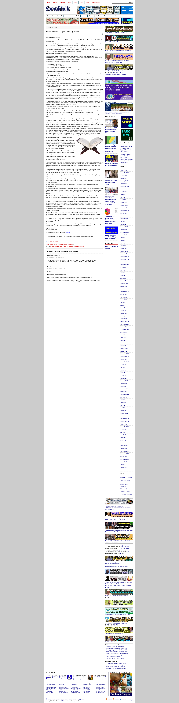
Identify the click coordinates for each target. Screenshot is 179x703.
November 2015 (124, 259)
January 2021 (123, 183)
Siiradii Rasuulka (50, 686)
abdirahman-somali (52, 255)
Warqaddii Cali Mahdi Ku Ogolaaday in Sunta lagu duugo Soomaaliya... (100, 677)
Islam (72, 16)
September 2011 (124, 394)
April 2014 (123, 310)
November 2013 (124, 324)
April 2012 (123, 375)
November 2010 (124, 421)
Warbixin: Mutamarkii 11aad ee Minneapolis (116, 566)
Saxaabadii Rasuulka (51, 687)
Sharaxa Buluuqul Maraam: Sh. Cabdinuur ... (116, 32)
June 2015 (123, 272)
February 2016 (124, 251)
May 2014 (122, 308)
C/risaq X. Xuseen (100, 687)
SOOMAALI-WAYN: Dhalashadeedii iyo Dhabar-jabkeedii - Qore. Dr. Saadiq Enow (117, 61)
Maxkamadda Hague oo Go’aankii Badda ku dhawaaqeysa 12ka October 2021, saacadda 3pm (111, 148)
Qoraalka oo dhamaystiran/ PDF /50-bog (116, 74)
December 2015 (124, 256)
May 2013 (122, 340)
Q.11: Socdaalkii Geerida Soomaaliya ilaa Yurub (117, 71)
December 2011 (124, 386)
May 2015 (122, 275)
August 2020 (123, 191)
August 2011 (123, 397)
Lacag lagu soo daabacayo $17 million (116, 663)
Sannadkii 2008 (86, 686)
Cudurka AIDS (62, 686)
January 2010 (123, 448)
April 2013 (123, 343)
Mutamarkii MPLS (100, 692)
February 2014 (124, 316)
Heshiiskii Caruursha (100, 688)
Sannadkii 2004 (86, 691)
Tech (105, 16)
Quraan (68, 232)
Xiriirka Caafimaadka (63, 692)
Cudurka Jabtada (62, 689)
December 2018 (124, 210)
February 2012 (124, 381)
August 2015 (123, 267)
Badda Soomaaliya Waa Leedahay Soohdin (117, 651)
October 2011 (123, 391)
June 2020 (123, 194)
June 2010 (123, 435)
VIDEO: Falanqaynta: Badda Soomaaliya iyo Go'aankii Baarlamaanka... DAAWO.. (119, 531)
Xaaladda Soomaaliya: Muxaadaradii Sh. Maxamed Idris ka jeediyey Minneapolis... (118, 562)
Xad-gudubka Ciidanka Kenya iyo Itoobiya (116, 41)
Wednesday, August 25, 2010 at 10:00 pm (56, 268)
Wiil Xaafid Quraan (125, 489)
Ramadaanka (49, 691)
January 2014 (123, 318)
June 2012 (123, 370)
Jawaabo (117, 699)
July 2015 (122, 270)
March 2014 (123, 313)
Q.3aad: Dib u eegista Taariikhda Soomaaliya (116, 595)
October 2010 (123, 424)
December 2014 (124, 289)
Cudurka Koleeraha (63, 687)
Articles (67, 16)
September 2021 (124, 172)
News (48, 16)
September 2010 (124, 426)
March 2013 (123, 345)
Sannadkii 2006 (86, 688)
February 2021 (124, 181)
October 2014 (123, 294)
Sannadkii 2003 (86, 692)
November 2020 (124, 189)
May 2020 (122, 197)
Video (75, 2)
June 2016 (123, 240)
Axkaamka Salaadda (50, 688)
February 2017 (124, 227)
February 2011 (124, 413)
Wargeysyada (96, 2)
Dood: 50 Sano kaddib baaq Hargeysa (115, 666)
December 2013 (124, 321)
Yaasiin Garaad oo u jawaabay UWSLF (115, 633)
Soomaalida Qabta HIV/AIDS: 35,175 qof (116, 665)
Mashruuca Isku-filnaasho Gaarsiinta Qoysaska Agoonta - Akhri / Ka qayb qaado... (117, 112)
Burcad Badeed (99, 689)
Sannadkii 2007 (86, 687)
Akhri (128, 546)
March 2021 (123, 178)
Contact (62, 2)
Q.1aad (114, 519)
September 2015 (124, 264)
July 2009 (122, 464)
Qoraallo (109, 699)
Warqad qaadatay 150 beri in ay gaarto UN (117, 653)
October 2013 (123, 327)
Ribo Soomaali (49, 692)
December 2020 (124, 186)
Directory (91, 16)
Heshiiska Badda (75, 689)
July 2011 (122, 399)
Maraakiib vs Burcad (100, 691)
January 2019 (123, 208)
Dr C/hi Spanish (99, 686)
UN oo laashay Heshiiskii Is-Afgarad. (115, 655)
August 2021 (123, 175)
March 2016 (123, 248)
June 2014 (123, 305)
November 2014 (124, 291)
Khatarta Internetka (75, 692)
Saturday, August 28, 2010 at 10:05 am (55, 257)
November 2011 (124, 389)
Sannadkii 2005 (86, 689)
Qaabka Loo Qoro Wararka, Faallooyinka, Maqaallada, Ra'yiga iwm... (59, 677)
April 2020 (123, 200)
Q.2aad (119, 519)
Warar (53, 16)
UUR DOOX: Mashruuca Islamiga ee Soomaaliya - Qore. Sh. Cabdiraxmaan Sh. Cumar (118, 51)
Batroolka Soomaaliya (76, 688)
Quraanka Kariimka (50, 684)
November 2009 (124, 454)
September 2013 (124, 329)
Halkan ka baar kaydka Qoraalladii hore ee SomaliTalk (59, 244)
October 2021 (123, 170)
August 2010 (123, 429)
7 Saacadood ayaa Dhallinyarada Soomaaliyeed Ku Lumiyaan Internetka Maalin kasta (110, 220)
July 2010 (122, 432)
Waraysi (111, 16)
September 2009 (124, 459)
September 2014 (124, 297)
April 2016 (123, 245)
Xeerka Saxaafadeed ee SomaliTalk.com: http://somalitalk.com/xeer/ (67, 246)
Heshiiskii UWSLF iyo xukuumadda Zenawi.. (116, 642)
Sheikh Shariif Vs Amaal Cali (113, 656)
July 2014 (122, 302)
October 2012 (123, 359)
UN (121, 553)
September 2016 (124, 232)
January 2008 (123, 467)
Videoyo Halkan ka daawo (112, 660)
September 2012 (124, 362)
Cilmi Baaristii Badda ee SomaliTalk (115, 658)
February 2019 (124, 205)
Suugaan (84, 16)
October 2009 (123, 456)
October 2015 (123, 262)
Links (81, 2)
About (55, 2)
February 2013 (124, 348)
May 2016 (122, 243)
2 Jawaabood (69, 33)
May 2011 (122, 405)
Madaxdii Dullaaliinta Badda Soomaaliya (116, 648)
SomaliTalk (130, 699)
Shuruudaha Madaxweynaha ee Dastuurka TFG (117, 614)
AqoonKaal (130, 701)
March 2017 (123, 224)
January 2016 (123, 254)
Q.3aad (123, 519)
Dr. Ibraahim (61, 684)
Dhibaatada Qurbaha (75, 686)
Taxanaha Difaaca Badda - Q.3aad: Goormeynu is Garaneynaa (118, 518)
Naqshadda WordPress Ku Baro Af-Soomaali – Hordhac (111, 165)
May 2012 (122, 372)
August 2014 (123, 299)
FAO (124, 553)
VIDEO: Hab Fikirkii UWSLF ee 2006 (114, 606)
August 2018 (123, 216)
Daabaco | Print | (99, 33)
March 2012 (123, 378)
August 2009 (123, 462)
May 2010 (122, 437)
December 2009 (124, 451)
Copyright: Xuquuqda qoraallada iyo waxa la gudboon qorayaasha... (79, 677)
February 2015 (124, 283)
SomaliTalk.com (62, 701)
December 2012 (124, 354)
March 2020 (123, 202)
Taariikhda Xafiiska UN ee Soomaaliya (115, 646)
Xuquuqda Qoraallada (126, 494)
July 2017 (122, 221)
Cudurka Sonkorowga (64, 688)
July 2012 (122, 367)
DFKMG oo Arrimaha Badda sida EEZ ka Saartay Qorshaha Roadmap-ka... (117, 541)
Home (48, 2)
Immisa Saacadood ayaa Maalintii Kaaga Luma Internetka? (110, 237)
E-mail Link (96, 236)
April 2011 (123, 408)
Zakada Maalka (49, 689)
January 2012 (123, 383)
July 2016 (122, 237)
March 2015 (123, 281)
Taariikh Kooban (74, 687)
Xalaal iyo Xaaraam (125, 491)
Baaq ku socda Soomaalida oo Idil (114, 506)
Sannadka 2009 (87, 684)
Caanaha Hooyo (62, 691)
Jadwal (117, 16)
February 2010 (124, 445)
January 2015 (123, 286)
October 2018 (123, 213)
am (47, 266)
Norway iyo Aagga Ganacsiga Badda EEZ (116, 650)
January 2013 (123, 351)
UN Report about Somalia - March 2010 (116, 668)
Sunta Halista (74, 684)
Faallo (77, 16)
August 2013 (123, 332)
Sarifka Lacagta (74, 691)
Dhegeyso (123, 546)
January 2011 (123, 416)
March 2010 (123, 443)
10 (120, 72)
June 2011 (123, 402)
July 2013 (122, 335)
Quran (69, 2)
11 (122, 72)
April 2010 (123, 440)
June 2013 (123, 337)
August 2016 (123, 235)
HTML (87, 2)
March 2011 (123, 410)
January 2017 (123, 229)
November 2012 (124, 356)
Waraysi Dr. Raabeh (100, 684)
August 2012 (123, 364)
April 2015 (123, 278)
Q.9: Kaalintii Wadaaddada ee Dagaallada (116, 623)
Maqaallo (59, 16)
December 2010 (124, 418)
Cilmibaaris (99, 16)
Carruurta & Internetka (126, 477)
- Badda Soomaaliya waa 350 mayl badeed (116, 545)
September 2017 (124, 218)
